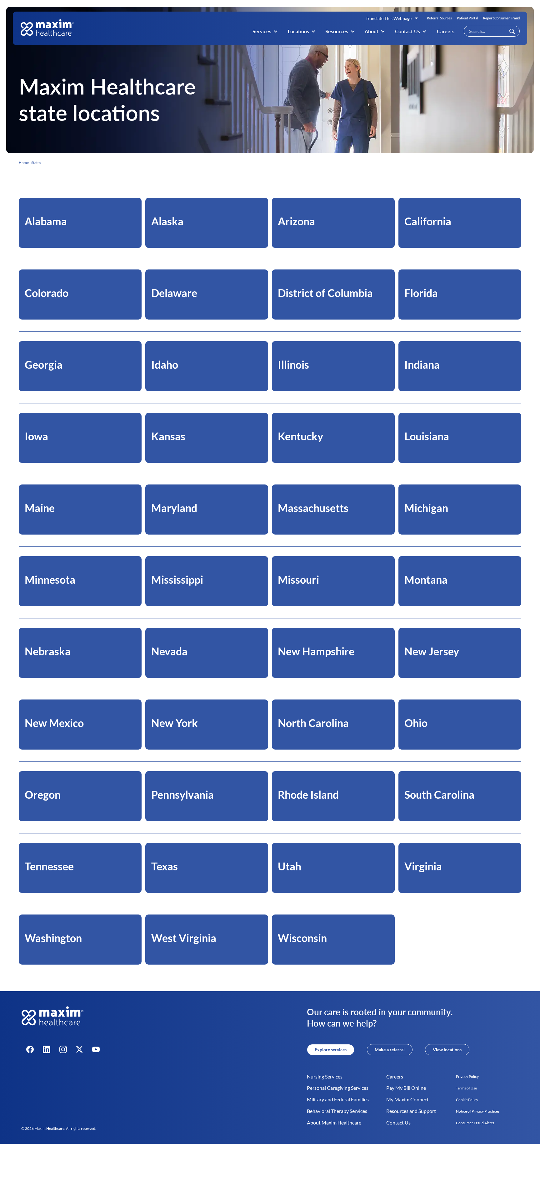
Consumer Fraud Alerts (475, 1122)
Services (261, 31)
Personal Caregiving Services (337, 1088)
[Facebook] (30, 1049)
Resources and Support (411, 1111)
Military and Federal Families (338, 1099)
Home (24, 162)
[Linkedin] (46, 1049)
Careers (445, 31)
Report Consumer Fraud (501, 18)
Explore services (331, 1049)
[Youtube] (96, 1049)
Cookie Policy (467, 1099)
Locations (298, 31)
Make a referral (390, 1049)
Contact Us (407, 31)
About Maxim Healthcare (334, 1122)
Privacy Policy (467, 1076)
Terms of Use (466, 1088)
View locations (447, 1049)
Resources (336, 31)
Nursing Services (324, 1076)
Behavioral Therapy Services (337, 1111)
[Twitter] (79, 1049)
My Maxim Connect (407, 1099)
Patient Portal (467, 18)
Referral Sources (439, 18)
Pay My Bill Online (406, 1088)
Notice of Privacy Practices (477, 1111)
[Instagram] (63, 1049)
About (371, 31)
